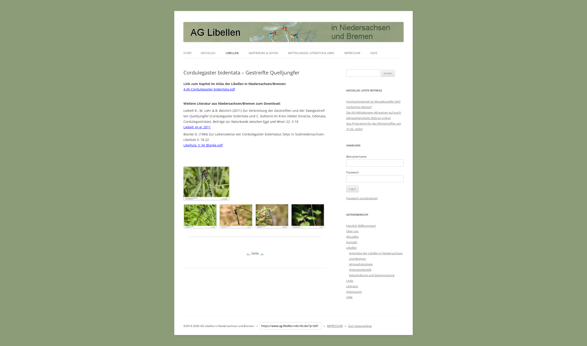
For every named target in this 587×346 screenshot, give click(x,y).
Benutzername (356, 156)
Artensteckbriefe (360, 270)
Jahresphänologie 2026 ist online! (368, 118)
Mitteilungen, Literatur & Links (311, 53)
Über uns (352, 231)
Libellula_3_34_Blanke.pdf (203, 145)
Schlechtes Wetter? (359, 107)
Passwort (352, 172)
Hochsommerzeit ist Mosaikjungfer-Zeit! (373, 101)
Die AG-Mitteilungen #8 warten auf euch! (373, 112)
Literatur (352, 286)
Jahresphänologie (361, 264)
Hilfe (373, 53)
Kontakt (351, 242)
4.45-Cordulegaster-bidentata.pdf (209, 89)
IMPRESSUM (335, 326)
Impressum (352, 53)
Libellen (232, 53)
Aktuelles (208, 53)
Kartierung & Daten (263, 53)
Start (187, 53)
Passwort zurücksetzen (362, 198)
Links (349, 281)
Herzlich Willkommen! (361, 226)
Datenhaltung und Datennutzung (371, 275)
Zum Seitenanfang (360, 326)
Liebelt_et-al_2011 (197, 127)
